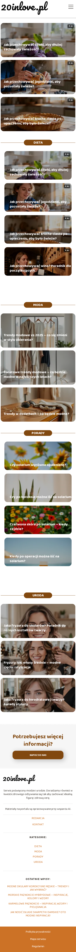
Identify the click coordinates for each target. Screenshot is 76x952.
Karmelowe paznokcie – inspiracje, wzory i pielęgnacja (38, 905)
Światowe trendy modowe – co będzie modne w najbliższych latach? (35, 374)
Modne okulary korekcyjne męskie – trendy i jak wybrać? (38, 888)
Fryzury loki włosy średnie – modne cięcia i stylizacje (32, 665)
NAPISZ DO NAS (38, 755)
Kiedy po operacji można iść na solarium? (34, 558)
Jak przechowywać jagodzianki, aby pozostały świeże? (32, 84)
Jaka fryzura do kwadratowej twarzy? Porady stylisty (34, 702)
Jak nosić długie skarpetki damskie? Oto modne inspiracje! (38, 914)
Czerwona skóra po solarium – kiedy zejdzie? (39, 526)
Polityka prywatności (38, 932)
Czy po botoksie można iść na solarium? (41, 497)
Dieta (38, 142)
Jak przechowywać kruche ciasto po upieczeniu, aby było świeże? (32, 121)
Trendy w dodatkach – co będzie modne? (36, 414)
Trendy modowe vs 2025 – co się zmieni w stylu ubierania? (35, 337)
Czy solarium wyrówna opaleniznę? (38, 465)
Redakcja (38, 818)
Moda (38, 305)
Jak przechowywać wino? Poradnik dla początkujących (40, 268)
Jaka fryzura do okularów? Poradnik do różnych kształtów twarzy (35, 628)
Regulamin (38, 946)
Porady (38, 433)
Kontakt (38, 825)
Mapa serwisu (38, 939)
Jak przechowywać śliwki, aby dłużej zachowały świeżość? (33, 47)
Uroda (38, 595)
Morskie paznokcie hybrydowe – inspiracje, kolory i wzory (38, 897)
